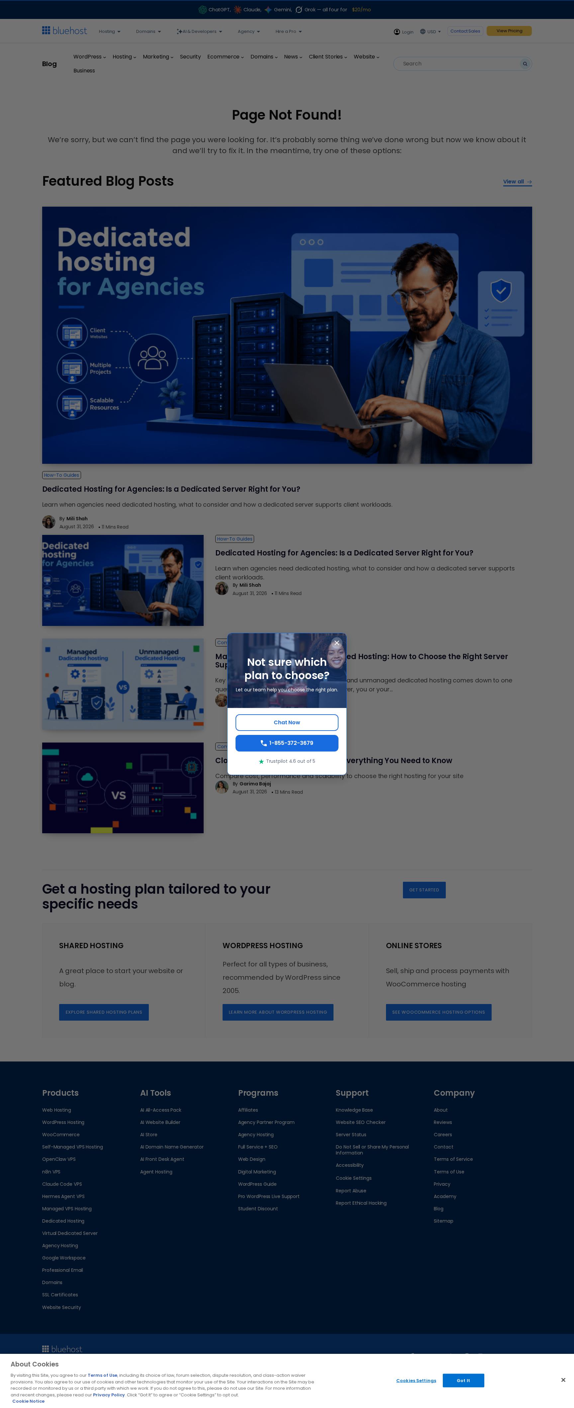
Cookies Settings (416, 1380)
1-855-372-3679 (291, 743)
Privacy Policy (109, 1395)
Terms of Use (102, 1375)
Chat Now (287, 722)
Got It (463, 1380)
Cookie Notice (28, 1401)
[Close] (563, 1379)
